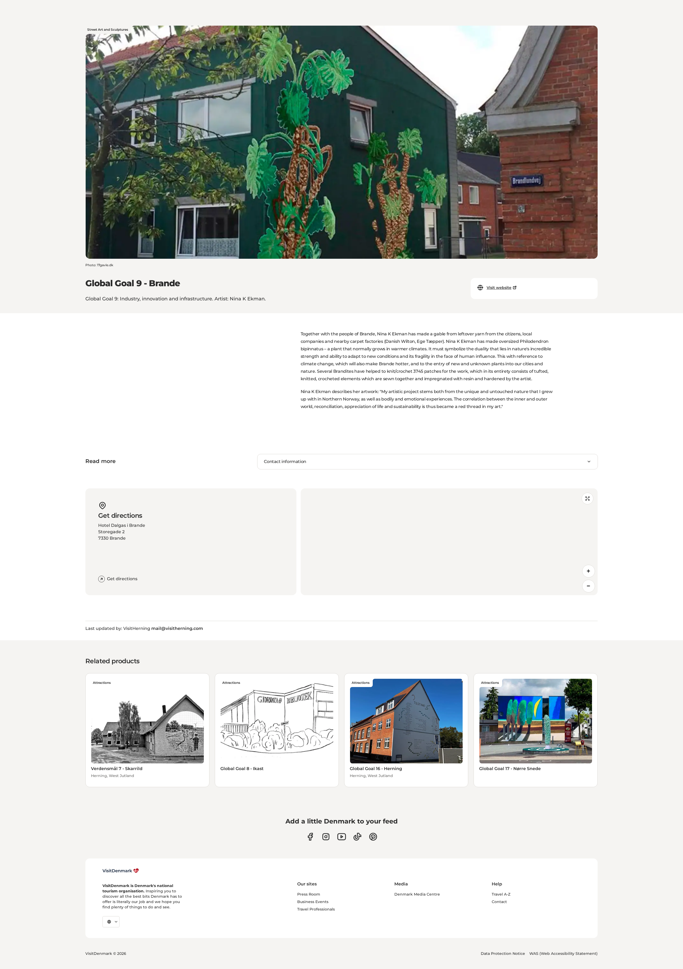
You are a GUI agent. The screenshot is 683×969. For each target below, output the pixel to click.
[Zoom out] (588, 586)
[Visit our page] (326, 836)
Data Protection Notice (503, 953)
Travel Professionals (316, 909)
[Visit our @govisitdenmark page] (357, 836)
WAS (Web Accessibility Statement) (563, 953)
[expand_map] (587, 498)
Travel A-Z (501, 894)
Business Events (312, 901)
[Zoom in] (588, 571)
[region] (449, 541)
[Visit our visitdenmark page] (341, 836)
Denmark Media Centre (417, 894)
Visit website (499, 287)
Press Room (308, 894)
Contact (499, 901)
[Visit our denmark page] (310, 836)
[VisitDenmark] (120, 870)
